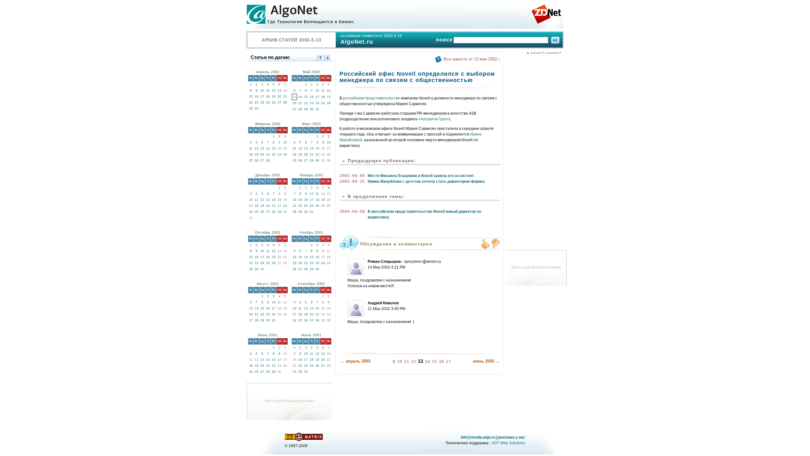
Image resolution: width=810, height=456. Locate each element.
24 (262, 102)
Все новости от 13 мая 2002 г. (472, 59)
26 (274, 102)
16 (257, 96)
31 (317, 109)
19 (274, 96)
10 (262, 90)
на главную (350, 36)
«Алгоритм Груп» (433, 119)
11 (268, 90)
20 (279, 96)
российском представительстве (371, 98)
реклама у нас (511, 437)
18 (268, 96)
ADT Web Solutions (508, 443)
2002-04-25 (352, 181)
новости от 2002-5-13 (382, 36)
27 (279, 102)
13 (279, 90)
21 (285, 96)
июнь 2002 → (486, 361)
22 (251, 102)
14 (300, 96)
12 (274, 90)
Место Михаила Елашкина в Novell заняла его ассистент (421, 176)
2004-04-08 (352, 211)
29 (251, 108)
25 (268, 102)
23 (257, 102)
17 (262, 96)
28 (285, 102)
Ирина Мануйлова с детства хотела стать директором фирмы (426, 181)
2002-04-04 (352, 175)
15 (251, 96)
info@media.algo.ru (478, 437)
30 (257, 108)
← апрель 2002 (355, 361)
